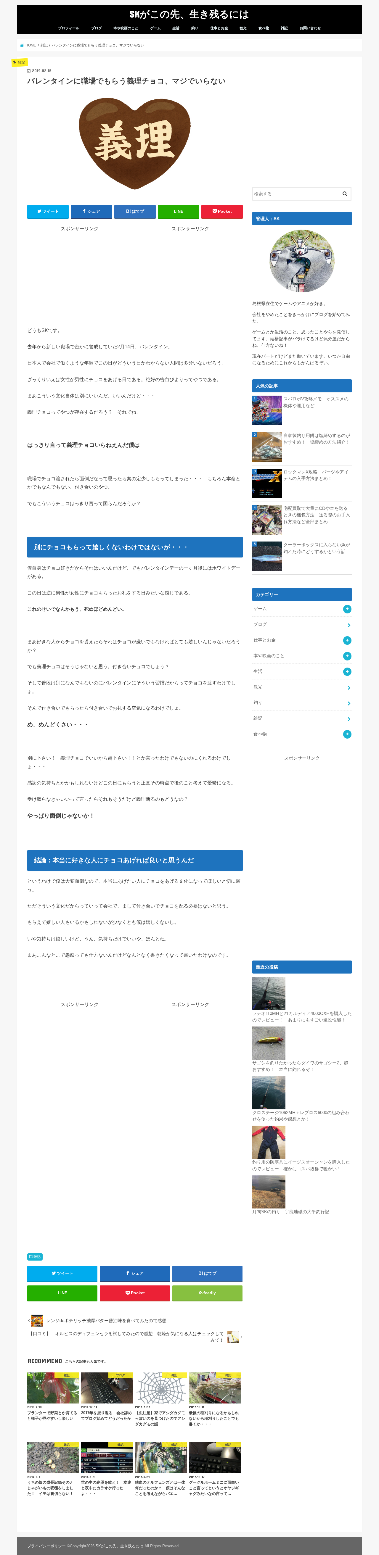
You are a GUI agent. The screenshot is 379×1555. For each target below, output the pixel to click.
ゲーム (155, 28)
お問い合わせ (310, 28)
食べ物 (263, 28)
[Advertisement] (79, 273)
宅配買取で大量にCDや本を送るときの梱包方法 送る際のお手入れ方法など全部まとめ (316, 515)
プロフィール (68, 28)
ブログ (96, 28)
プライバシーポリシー (46, 1546)
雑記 (284, 28)
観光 (243, 28)
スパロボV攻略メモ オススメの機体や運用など (316, 402)
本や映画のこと (125, 28)
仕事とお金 (219, 28)
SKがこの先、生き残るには (189, 14)
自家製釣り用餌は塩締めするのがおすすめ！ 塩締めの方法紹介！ (316, 438)
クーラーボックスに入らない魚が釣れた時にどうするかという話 (316, 548)
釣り (194, 28)
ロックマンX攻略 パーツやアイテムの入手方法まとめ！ (316, 475)
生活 (175, 28)
